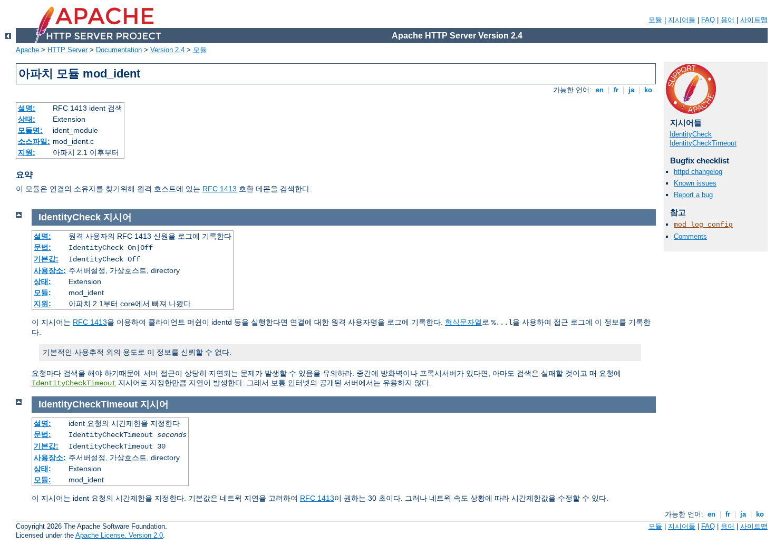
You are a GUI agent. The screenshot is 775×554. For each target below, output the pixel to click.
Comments (690, 236)
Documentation (119, 50)
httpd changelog (698, 172)
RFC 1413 (219, 188)
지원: (26, 152)
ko (648, 90)
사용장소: (50, 270)
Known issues (695, 183)
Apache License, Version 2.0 (119, 535)
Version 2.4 (167, 50)
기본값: (46, 259)
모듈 (655, 20)
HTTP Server (67, 50)
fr (616, 90)
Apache (27, 50)
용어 (727, 20)
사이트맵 (754, 20)
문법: (42, 247)
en (600, 90)
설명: (26, 108)
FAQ (708, 20)
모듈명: (30, 130)
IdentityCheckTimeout (703, 143)
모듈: (42, 292)
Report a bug (693, 195)
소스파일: (34, 141)
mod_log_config (703, 225)
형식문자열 (463, 322)
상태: (26, 119)
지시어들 (681, 20)
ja (631, 90)
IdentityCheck (691, 134)
